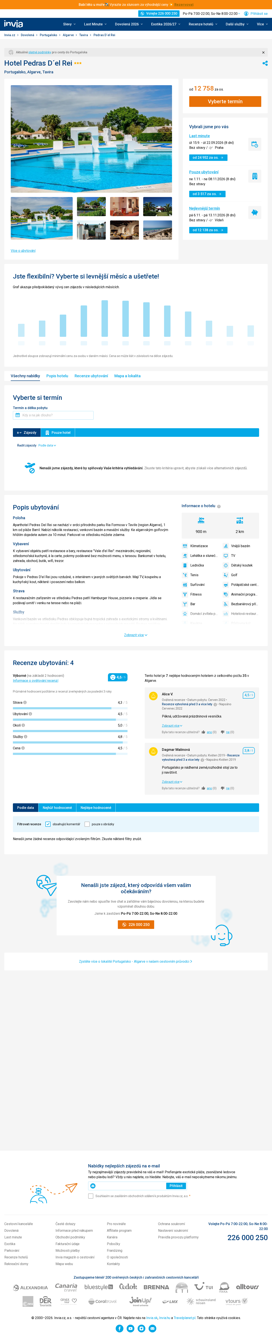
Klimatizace (199, 546)
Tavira (84, 35)
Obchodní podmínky (70, 1237)
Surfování (197, 585)
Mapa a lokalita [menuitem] (127, 376)
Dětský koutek (242, 565)
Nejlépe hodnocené (96, 808)
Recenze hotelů (16, 1257)
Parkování (11, 1251)
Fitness (196, 594)
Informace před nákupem (74, 1231)
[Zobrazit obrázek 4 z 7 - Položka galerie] (157, 206)
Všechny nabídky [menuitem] (25, 376)
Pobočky (113, 1244)
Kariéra (112, 1237)
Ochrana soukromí (171, 1224)
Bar (192, 604)
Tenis (194, 575)
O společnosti (117, 1257)
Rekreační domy (16, 1264)
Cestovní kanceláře (18, 1224)
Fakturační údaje (67, 1244)
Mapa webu (64, 1264)
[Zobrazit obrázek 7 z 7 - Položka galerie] (157, 230)
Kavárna (196, 623)
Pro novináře (116, 1224)
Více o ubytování (23, 251)
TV (233, 556)
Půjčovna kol (240, 623)
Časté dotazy (65, 1224)
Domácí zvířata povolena (204, 614)
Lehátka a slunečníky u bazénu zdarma (204, 556)
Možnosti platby (67, 1251)
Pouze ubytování (203, 172)
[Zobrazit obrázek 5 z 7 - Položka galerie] (91, 230)
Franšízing (114, 1251)
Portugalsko (49, 35)
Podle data (25, 808)
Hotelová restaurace (245, 614)
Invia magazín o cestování (74, 1257)
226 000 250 (247, 1237)
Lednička (197, 565)
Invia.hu (164, 1318)
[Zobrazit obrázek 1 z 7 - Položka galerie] (42, 218)
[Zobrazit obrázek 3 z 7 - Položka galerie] (124, 206)
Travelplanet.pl (184, 1318)
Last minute (199, 136)
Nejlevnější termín (204, 208)
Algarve (68, 35)
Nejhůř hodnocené (57, 808)
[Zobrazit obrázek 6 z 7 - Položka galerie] (124, 230)
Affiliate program (119, 1231)
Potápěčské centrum (245, 585)
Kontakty (113, 1264)
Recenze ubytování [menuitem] (91, 376)
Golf (234, 575)
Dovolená (28, 35)
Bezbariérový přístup (245, 604)
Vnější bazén (240, 546)
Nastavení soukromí (173, 1231)
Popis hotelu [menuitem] (57, 376)
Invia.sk (152, 1318)
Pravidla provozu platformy (178, 1237)
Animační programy (245, 594)
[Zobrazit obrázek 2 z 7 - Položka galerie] (91, 206)
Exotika (9, 1244)
